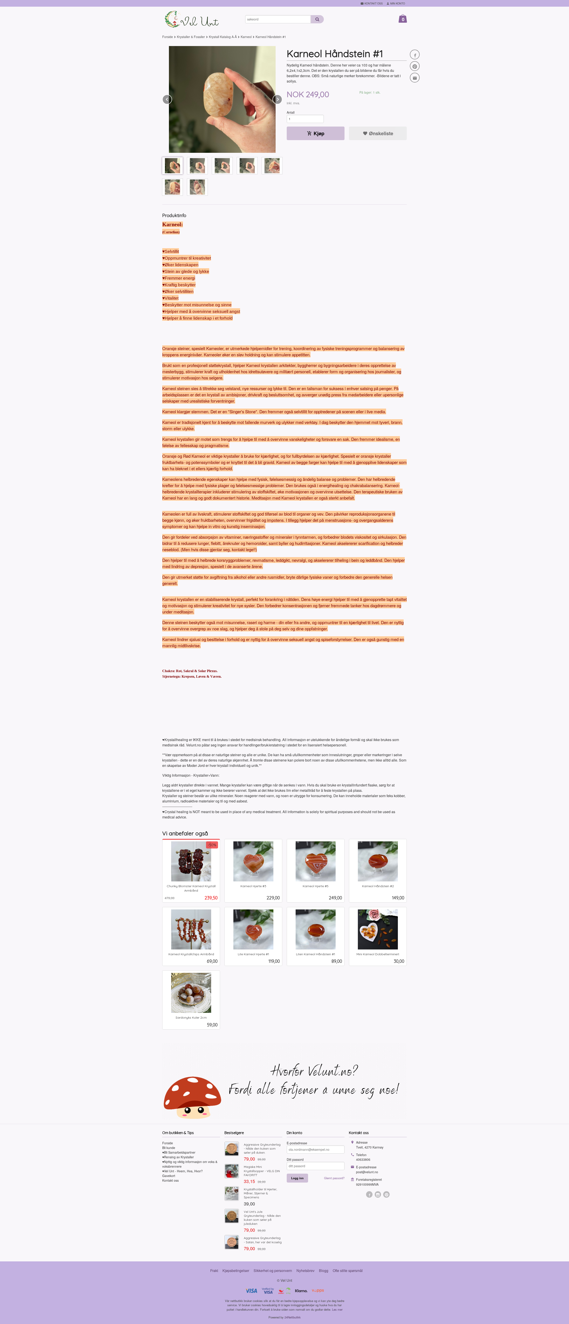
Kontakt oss (170, 1180)
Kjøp (319, 133)
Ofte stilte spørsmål (348, 1270)
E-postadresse (297, 1143)
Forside (167, 36)
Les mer (337, 1309)
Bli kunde (168, 1147)
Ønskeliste (380, 133)
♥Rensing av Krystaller (178, 1157)
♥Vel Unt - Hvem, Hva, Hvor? (182, 1171)
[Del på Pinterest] (415, 66)
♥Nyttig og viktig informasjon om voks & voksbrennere (189, 1164)
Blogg (323, 1270)
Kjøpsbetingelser (235, 1270)
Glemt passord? (334, 1178)
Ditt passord (295, 1159)
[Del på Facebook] (415, 54)
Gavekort (168, 1175)
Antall (291, 112)
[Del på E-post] (415, 78)
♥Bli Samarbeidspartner (178, 1152)
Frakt (214, 1270)
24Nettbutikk (292, 1317)
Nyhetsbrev (306, 1270)
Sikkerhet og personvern (273, 1270)
